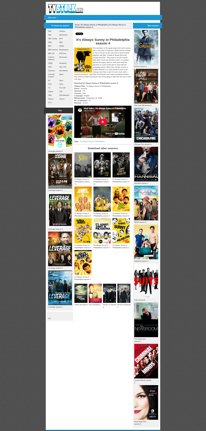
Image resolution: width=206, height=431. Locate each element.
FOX (50, 84)
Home (77, 25)
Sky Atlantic (63, 71)
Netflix (61, 46)
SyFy (61, 84)
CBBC (50, 63)
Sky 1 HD (62, 67)
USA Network (64, 95)
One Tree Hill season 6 (143, 105)
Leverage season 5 (55, 151)
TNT (61, 91)
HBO (50, 95)
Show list (52, 18)
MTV (61, 39)
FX (49, 88)
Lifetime (62, 31)
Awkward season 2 (141, 261)
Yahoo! (61, 99)
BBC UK (51, 53)
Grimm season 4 (140, 66)
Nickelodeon (64, 50)
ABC (50, 35)
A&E (49, 31)
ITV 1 (50, 103)
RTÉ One (62, 53)
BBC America (53, 50)
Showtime (63, 63)
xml (49, 318)
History (50, 99)
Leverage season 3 (55, 229)
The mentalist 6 (94, 305)
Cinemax (51, 71)
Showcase (63, 57)
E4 (49, 80)
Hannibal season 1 (141, 183)
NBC (61, 42)
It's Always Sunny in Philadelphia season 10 (101, 181)
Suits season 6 (139, 300)
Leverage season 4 (55, 190)
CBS (50, 67)
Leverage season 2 (55, 268)
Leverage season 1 (55, 307)
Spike (61, 74)
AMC (50, 42)
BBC (50, 46)
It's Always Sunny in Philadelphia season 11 (82, 181)
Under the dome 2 (81, 305)
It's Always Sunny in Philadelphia (94, 25)
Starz (61, 80)
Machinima (63, 35)
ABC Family (52, 39)
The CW (62, 88)
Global (50, 91)
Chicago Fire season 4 (142, 144)
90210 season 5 (140, 222)
